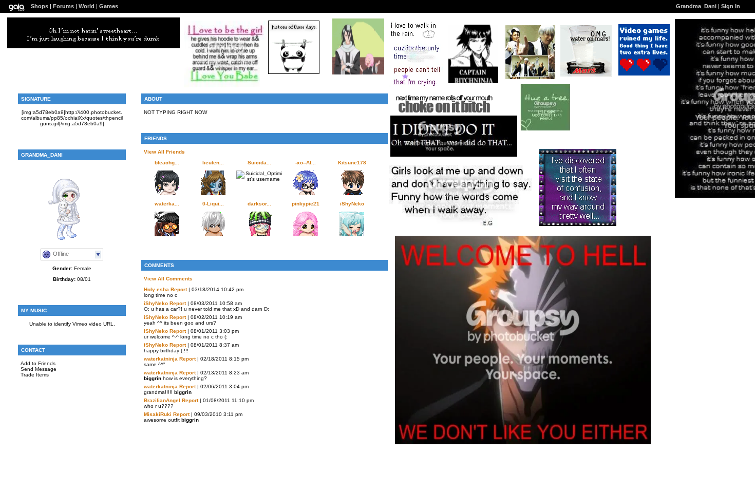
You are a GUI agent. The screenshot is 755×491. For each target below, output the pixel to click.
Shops (39, 6)
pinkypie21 (305, 203)
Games (108, 6)
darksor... (259, 203)
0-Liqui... (213, 203)
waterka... (167, 203)
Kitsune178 (352, 162)
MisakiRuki (158, 414)
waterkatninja (161, 359)
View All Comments (168, 278)
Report (179, 289)
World (87, 6)
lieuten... (213, 162)
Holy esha (156, 289)
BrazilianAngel (162, 400)
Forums (63, 6)
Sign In (730, 6)
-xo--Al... (305, 162)
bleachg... (167, 162)
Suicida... (259, 162)
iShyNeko (352, 203)
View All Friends (164, 152)
